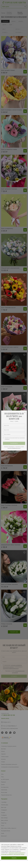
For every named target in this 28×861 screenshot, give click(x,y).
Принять (14, 858)
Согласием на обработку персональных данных (12, 854)
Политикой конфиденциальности (16, 852)
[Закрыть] (25, 412)
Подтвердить (14, 443)
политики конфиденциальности (14, 448)
